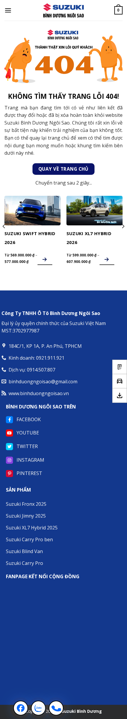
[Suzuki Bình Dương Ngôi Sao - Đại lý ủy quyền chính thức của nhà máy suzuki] (63, 10)
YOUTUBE (27, 432)
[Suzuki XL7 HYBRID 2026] (94, 210)
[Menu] (8, 10)
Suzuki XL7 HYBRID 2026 (88, 237)
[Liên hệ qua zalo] (38, 708)
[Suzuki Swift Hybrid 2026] (32, 210)
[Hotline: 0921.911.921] (56, 708)
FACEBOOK (28, 419)
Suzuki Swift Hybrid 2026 (30, 237)
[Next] (123, 238)
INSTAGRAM (29, 460)
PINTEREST (28, 473)
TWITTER (26, 446)
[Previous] (4, 238)
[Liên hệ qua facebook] (20, 708)
